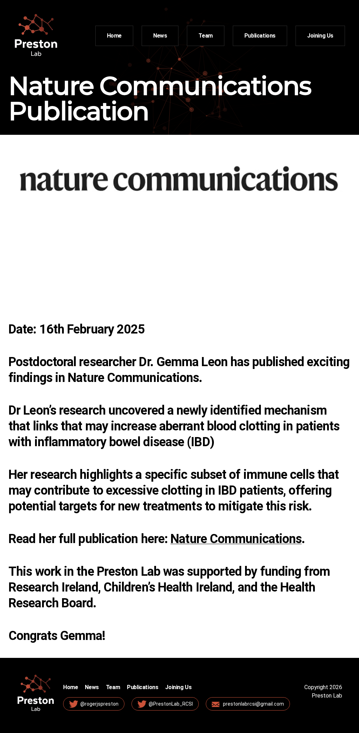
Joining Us (320, 35)
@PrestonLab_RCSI (171, 704)
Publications (260, 35)
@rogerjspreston (99, 704)
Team (205, 35)
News (160, 35)
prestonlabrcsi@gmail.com (253, 704)
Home (114, 35)
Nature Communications (236, 538)
